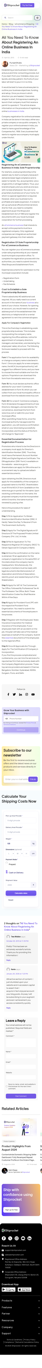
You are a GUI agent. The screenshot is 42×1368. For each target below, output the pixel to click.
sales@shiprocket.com (14, 1254)
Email (8, 1062)
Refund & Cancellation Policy (27, 1342)
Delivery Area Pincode (14, 827)
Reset (10, 900)
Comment (10, 1036)
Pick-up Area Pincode (14, 816)
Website (9, 1072)
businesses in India (16, 111)
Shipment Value (11, 880)
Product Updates (9, 1141)
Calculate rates (21, 893)
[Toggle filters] (37, 17)
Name (8, 1051)
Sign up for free (11, 1210)
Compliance (9, 1342)
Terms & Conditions (10, 724)
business (31, 302)
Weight (9, 839)
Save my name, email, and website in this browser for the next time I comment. (22, 1086)
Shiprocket (35, 65)
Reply (8, 960)
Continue (21, 730)
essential (9, 638)
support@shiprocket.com (15, 1250)
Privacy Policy (30, 723)
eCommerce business (13, 225)
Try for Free (27, 5)
